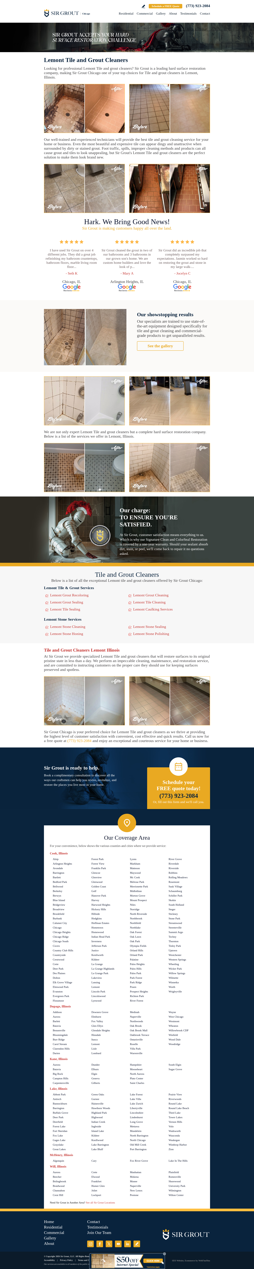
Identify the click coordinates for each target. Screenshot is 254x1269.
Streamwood (175, 923)
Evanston (58, 991)
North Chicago (138, 1140)
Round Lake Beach (179, 1108)
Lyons (133, 859)
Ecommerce (190, 1261)
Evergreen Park (61, 996)
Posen (133, 986)
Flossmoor (58, 1000)
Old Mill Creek (138, 1144)
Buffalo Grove (60, 1112)
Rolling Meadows (178, 877)
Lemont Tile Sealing (65, 609)
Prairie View (175, 1094)
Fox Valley (97, 1021)
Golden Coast (98, 886)
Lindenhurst (136, 1117)
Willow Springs (177, 973)
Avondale (58, 868)
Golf (93, 891)
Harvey (95, 900)
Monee (133, 1181)
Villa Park (135, 1048)
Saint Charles (137, 1083)
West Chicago (176, 1016)
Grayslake (58, 1144)
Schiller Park (175, 895)
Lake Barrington (100, 1144)
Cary (94, 1160)
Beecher (57, 1176)
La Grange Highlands (102, 968)
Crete (56, 964)
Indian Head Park (100, 936)
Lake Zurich (136, 1103)
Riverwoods (175, 1099)
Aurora (56, 1016)
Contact (205, 13)
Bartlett (57, 877)
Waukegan (174, 1140)
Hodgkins (96, 918)
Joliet (94, 1190)
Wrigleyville (175, 991)
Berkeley (57, 891)
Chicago (57, 927)
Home (49, 1221)
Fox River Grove (139, 1160)
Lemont (95, 986)
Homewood (97, 932)
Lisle (94, 1048)
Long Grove (136, 1121)
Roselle (134, 1044)
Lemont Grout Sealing (66, 602)
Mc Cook (135, 877)
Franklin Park (98, 868)
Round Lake (175, 1103)
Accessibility (49, 1260)
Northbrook (136, 918)
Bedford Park (60, 881)
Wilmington (175, 1190)
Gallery (161, 13)
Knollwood (97, 1140)
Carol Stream (60, 1044)
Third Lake (175, 1112)
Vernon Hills (175, 1121)
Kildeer (95, 959)
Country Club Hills (63, 950)
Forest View (97, 863)
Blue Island (59, 900)
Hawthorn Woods (100, 1108)
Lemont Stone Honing (66, 634)
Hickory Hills (98, 909)
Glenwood (96, 881)
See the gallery (160, 346)
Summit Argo (176, 932)
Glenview (96, 877)
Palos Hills (136, 968)
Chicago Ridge (61, 936)
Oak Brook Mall (138, 1030)
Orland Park (136, 955)
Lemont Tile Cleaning (149, 602)
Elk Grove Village (62, 982)
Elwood (95, 1176)
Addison (57, 1012)
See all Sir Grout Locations (100, 1202)
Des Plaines (59, 973)
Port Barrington (138, 1149)
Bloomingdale (60, 1034)
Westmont (174, 1021)
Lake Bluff (97, 1149)
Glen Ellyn (97, 1025)
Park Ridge (136, 982)
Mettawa (134, 1126)
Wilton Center (176, 1195)
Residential (126, 13)
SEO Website (178, 1261)
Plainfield (174, 1172)
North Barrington (139, 1135)
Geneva (95, 1078)
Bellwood (58, 886)
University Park (177, 1185)
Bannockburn (60, 1103)
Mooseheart (136, 1069)
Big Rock (58, 1073)
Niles (133, 904)
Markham (135, 863)
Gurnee (95, 1099)
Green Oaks (97, 1094)
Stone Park (174, 918)
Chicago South (60, 941)
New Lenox (136, 1190)
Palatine (134, 959)
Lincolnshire (136, 1112)
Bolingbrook (59, 1181)
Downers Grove (99, 1012)
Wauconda (174, 1135)
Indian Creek (98, 1121)
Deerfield (58, 1121)
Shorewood (175, 1181)
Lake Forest (136, 1094)
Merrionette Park (139, 886)
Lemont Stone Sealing (149, 627)
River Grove (175, 859)
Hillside (95, 913)
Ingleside (96, 1126)
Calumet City (60, 923)
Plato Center (136, 1078)
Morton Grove (137, 895)
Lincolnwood (98, 996)
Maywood (135, 872)
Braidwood (59, 1185)
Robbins (173, 872)
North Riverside (138, 913)
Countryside (59, 955)
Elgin (94, 1073)
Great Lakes (59, 1149)
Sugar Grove (175, 1069)
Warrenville (136, 1053)
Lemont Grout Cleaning (151, 595)
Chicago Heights (62, 932)
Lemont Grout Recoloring (69, 595)
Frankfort (96, 1181)
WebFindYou (204, 1261)
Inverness (96, 941)
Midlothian (136, 891)
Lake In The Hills (178, 1160)
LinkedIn (127, 1244)
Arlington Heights (62, 863)
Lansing (95, 982)
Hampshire (136, 1064)
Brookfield (58, 913)
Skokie (172, 900)
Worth (172, 986)
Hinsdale (96, 1034)
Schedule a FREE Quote (165, 6)
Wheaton (173, 1025)
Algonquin (58, 1160)
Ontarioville (136, 1039)
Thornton (173, 941)
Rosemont (174, 881)
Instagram (90, 1244)
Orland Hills (136, 950)
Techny (172, 936)
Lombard (96, 1053)
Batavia (57, 1025)
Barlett (56, 1021)
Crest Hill (58, 1195)
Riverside (174, 868)
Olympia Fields (138, 945)
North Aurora (137, 1073)
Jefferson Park (99, 945)
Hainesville (97, 1103)
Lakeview (96, 977)
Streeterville (175, 927)
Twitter (109, 1244)
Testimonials (188, 13)
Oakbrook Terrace (139, 1034)
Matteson (135, 868)
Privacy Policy (66, 1260)
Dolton (56, 977)
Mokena (134, 1176)
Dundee (95, 1064)
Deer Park (58, 968)
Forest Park (97, 859)
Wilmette (173, 977)
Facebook (99, 1244)
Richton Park (137, 996)
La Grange (97, 964)
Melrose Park (137, 881)
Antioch (57, 1099)
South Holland (176, 904)
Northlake (135, 927)
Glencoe (95, 872)
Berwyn (57, 895)
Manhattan (135, 1172)
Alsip (56, 859)
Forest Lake (59, 1126)
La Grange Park (99, 973)
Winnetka (174, 982)
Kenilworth (97, 955)
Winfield (173, 1034)
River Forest (136, 1000)
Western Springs (177, 959)
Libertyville (136, 1108)
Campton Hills (60, 1078)
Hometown (97, 927)
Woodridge (174, 1044)
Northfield (135, 923)
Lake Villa (135, 1099)
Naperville (135, 1016)
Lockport (96, 1195)
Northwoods (136, 1021)
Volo (171, 1126)
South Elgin (175, 1064)
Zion (171, 1149)
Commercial (145, 13)
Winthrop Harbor (178, 1144)
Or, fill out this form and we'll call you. (178, 802)
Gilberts (95, 1083)
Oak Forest (136, 932)
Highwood (97, 1117)
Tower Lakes (175, 1117)
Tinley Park (175, 945)
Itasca (94, 1039)
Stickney (173, 913)
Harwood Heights (100, 904)
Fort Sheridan (60, 1131)
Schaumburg (175, 891)
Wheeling (174, 964)
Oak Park (135, 941)
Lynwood (96, 1000)
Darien (56, 1053)
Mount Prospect (138, 900)
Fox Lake (58, 1135)
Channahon (59, 1190)
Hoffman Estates (100, 923)
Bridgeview (59, 904)
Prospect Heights (139, 991)
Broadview (58, 909)
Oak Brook (136, 1025)
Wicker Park (175, 968)
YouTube (118, 1244)
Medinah (134, 1012)
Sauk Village (175, 886)
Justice (95, 950)
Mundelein (135, 1131)
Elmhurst (96, 1016)
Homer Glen (98, 1185)
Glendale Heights (100, 1030)
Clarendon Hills (61, 1048)
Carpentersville (61, 1083)
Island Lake (97, 1131)
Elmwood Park (61, 986)
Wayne (172, 1012)
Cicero (56, 945)
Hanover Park (98, 895)
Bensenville (59, 1030)
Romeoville (175, 1176)
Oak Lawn (135, 936)
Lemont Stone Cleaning (67, 627)
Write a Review (143, 6)
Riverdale (174, 863)
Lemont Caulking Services (153, 609)
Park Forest (136, 977)
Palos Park (135, 973)
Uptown (173, 950)
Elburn (95, 1069)
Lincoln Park (98, 991)
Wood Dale (175, 1039)
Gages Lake (59, 1140)
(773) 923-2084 (198, 6)
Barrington (58, 872)
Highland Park (99, 1112)
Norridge (134, 909)
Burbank (57, 918)
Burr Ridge (59, 1039)
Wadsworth (175, 1131)
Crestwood (58, 959)
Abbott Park (59, 1094)
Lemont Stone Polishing (151, 634)
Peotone (134, 1195)
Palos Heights (137, 964)
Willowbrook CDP (178, 1030)
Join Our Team (99, 1232)
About (173, 13)
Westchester (175, 955)
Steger (172, 909)
